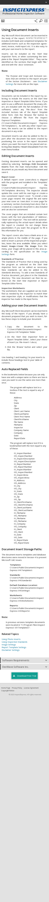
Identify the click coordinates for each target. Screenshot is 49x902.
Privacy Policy (17, 688)
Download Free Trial (26, 675)
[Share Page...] (35, 21)
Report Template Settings (14, 647)
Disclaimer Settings (11, 650)
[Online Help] (3, 21)
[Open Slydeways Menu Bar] (46, 21)
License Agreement (31, 688)
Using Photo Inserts (11, 639)
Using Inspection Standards (14, 641)
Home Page (5, 688)
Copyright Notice (7, 690)
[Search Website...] (41, 21)
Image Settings (9, 644)
